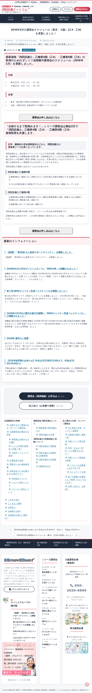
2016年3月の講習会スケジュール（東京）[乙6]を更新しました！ (45, 535)
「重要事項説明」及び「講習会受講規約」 (17, 544)
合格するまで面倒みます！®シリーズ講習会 (18, 426)
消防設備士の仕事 (46, 434)
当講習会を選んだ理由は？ (16, 516)
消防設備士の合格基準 (46, 461)
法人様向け (46, 18)
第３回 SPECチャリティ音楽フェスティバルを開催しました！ (37, 291)
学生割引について (19, 479)
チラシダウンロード (20, 589)
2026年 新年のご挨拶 (18, 338)
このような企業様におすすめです (76, 466)
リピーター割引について (19, 490)
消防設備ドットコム (16, 9)
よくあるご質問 (14, 503)
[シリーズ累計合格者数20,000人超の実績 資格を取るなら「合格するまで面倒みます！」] (19, 560)
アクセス (67, 9)
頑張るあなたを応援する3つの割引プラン (18, 472)
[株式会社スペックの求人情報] (19, 659)
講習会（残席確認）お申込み (46, 396)
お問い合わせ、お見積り (75, 487)
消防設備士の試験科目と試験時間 (46, 454)
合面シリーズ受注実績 (75, 442)
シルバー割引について (19, 484)
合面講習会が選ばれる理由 (18, 433)
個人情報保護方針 (42, 544)
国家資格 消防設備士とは (46, 429)
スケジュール (48, 40)
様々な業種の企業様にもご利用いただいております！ (75, 480)
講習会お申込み (82, 9)
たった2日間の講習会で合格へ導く (18, 447)
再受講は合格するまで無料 (19, 440)
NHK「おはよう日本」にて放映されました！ (74, 451)
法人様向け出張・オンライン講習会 (75, 429)
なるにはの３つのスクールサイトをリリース (24, 639)
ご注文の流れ (13, 500)
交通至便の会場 (16, 460)
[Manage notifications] (87, 684)
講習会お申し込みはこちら (46, 117)
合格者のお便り (14, 511)
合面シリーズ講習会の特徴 (75, 459)
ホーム (11, 18)
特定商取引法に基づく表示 (61, 544)
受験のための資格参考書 (18, 465)
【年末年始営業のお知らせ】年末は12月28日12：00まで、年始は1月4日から (47, 529)
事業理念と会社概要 (81, 544)
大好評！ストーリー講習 (19, 454)
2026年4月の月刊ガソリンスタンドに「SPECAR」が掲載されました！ (42, 268)
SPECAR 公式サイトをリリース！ (24, 632)
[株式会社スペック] (6, 600)
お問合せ (55, 9)
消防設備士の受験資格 (46, 447)
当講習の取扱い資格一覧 (75, 436)
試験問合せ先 (44, 466)
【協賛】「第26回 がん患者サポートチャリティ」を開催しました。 (40, 252)
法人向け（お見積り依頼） (46, 405)
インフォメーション (27, 40)
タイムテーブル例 (77, 472)
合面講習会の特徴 (81, 18)
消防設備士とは (63, 18)
